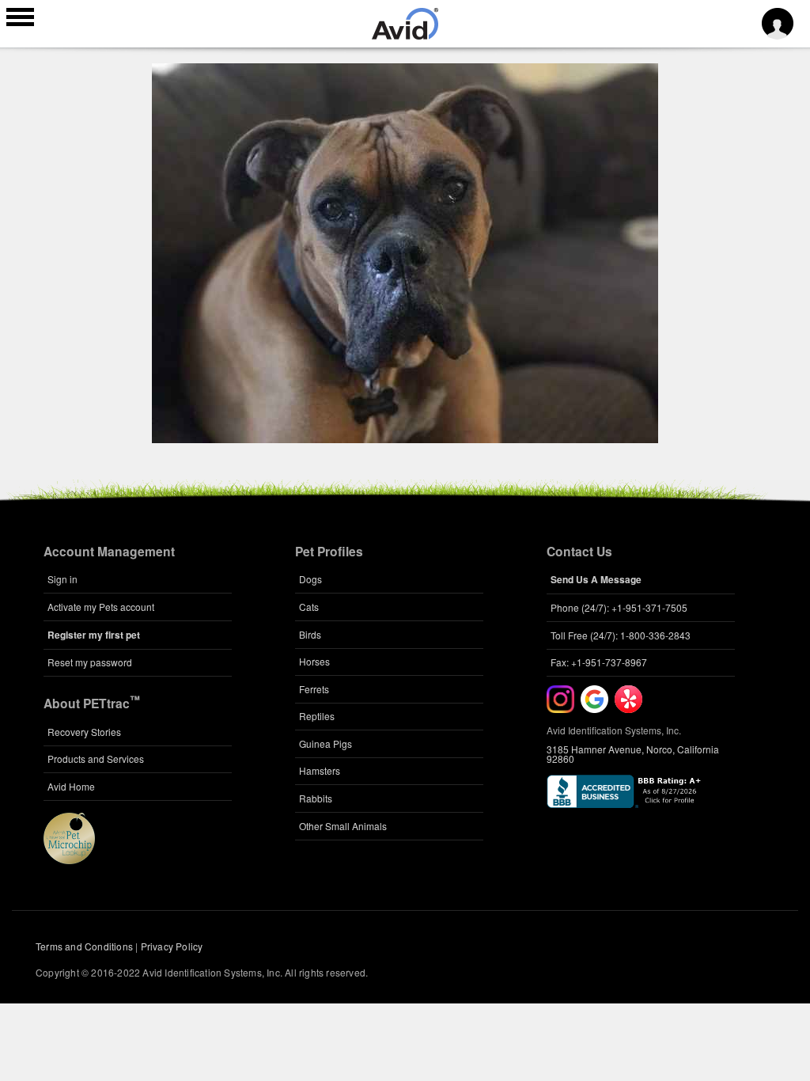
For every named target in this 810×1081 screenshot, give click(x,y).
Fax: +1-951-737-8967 (599, 662)
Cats (309, 606)
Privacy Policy (172, 946)
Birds (310, 634)
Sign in (62, 579)
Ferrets (314, 689)
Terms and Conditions (84, 946)
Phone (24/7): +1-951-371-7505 (619, 607)
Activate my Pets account (100, 606)
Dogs (310, 579)
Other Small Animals (343, 826)
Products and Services (95, 758)
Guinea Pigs (325, 743)
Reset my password (89, 662)
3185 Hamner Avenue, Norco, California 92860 (633, 753)
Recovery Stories (84, 731)
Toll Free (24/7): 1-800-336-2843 (621, 635)
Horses (314, 661)
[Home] (405, 35)
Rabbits (315, 798)
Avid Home (71, 786)
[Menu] (20, 19)
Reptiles (317, 716)
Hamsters (319, 770)
